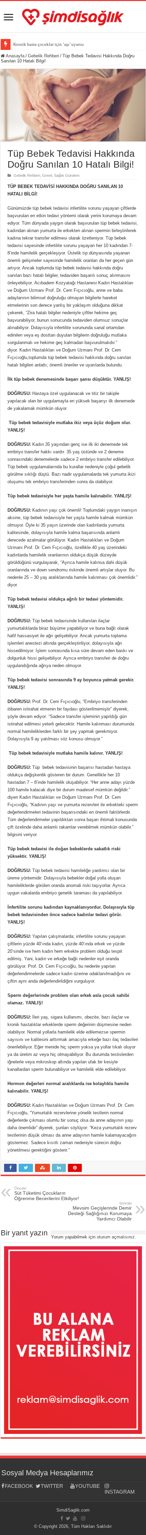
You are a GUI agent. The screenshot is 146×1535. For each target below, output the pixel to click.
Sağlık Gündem (66, 175)
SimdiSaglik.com (73, 1510)
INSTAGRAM (120, 1492)
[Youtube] (75, 1518)
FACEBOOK (19, 1486)
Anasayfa (14, 55)
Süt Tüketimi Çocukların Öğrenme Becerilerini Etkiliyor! (46, 1193)
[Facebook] (62, 1518)
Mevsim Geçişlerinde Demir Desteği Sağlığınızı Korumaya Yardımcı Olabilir (100, 1211)
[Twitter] (68, 1518)
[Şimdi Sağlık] (73, 16)
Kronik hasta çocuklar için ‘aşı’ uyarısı (48, 44)
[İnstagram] (83, 1518)
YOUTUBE (87, 1486)
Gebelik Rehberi (43, 55)
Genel (47, 175)
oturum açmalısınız (116, 1236)
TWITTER (52, 1486)
